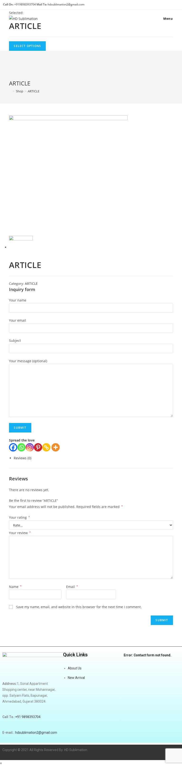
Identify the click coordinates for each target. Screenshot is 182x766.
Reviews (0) (22, 458)
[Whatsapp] (21, 447)
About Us (75, 668)
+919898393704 (25, 4)
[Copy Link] (46, 447)
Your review (20, 533)
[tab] (93, 458)
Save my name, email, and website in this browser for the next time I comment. (79, 607)
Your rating (19, 517)
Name (15, 586)
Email (72, 586)
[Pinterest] (38, 447)
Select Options (27, 46)
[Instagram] (30, 447)
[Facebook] (13, 447)
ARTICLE (33, 91)
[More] (55, 447)
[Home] (10, 91)
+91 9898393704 (28, 717)
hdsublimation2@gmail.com (66, 4)
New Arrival (76, 678)
